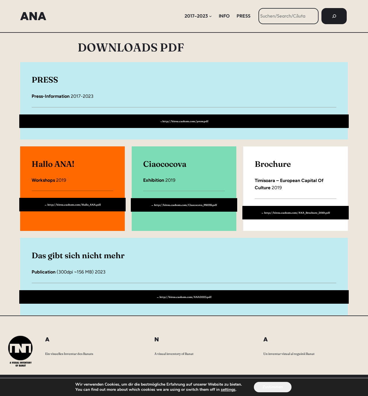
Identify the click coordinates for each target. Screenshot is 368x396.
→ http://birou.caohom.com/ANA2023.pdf (184, 297)
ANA (33, 16)
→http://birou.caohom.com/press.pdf (184, 121)
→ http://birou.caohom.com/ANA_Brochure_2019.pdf (295, 212)
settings (228, 389)
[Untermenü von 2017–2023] (210, 16)
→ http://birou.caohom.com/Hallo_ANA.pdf (72, 204)
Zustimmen (272, 387)
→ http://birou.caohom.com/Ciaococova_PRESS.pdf (184, 204)
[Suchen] (334, 16)
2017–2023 (196, 16)
